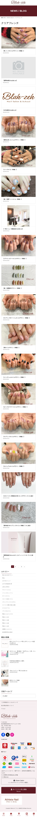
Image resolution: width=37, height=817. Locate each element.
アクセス (3, 708)
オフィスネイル (6, 595)
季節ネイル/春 (5, 623)
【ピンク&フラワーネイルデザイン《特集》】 (15, 407)
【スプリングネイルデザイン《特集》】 (14, 436)
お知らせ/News (5, 586)
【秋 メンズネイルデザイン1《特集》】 (13, 51)
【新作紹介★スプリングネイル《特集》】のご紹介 (17, 525)
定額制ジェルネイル (7, 629)
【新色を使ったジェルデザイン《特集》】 (14, 140)
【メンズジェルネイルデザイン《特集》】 (14, 377)
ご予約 (26, 815)
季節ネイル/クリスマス (7, 614)
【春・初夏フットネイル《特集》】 (13, 199)
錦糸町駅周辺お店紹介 (7, 632)
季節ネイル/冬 (5, 617)
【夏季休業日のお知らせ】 (10, 80)
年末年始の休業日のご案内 (17, 661)
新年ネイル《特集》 (15, 680)
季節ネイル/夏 (5, 620)
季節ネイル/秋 (5, 626)
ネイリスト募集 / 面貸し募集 (8, 605)
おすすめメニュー (6, 580)
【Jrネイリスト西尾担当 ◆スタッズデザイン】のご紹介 (18, 496)
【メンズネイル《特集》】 (10, 169)
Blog (3, 578)
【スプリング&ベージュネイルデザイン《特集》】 (17, 318)
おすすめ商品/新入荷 (7, 583)
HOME (11, 815)
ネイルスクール (6, 608)
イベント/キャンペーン (7, 592)
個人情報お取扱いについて (7, 705)
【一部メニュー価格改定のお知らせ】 (13, 229)
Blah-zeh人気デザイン (7, 575)
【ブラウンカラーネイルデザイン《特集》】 (15, 258)
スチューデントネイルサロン (9, 602)
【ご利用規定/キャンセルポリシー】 (9, 702)
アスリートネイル (6, 589)
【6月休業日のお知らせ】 (10, 110)
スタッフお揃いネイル (7, 598)
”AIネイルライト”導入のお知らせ (18, 670)
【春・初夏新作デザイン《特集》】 (13, 288)
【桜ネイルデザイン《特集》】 (11, 347)
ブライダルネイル (6, 611)
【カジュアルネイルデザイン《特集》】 (14, 466)
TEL (34, 815)
